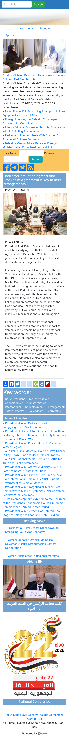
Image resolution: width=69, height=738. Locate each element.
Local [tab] (8, 28)
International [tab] (26, 28)
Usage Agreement (51, 714)
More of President (15, 418)
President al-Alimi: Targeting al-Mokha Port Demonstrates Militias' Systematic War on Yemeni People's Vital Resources (34, 491)
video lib (34, 562)
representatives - (39, 399)
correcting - (54, 411)
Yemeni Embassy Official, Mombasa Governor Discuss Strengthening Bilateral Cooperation (31, 541)
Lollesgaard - (36, 411)
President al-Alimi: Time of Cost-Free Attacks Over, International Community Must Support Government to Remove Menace (32, 479)
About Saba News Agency (22, 714)
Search (38, 4)
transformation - (37, 403)
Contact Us (34, 718)
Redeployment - (35, 407)
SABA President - (15, 399)
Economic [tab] (45, 28)
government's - (16, 411)
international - (13, 407)
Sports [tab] (9, 35)
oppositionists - (14, 403)
